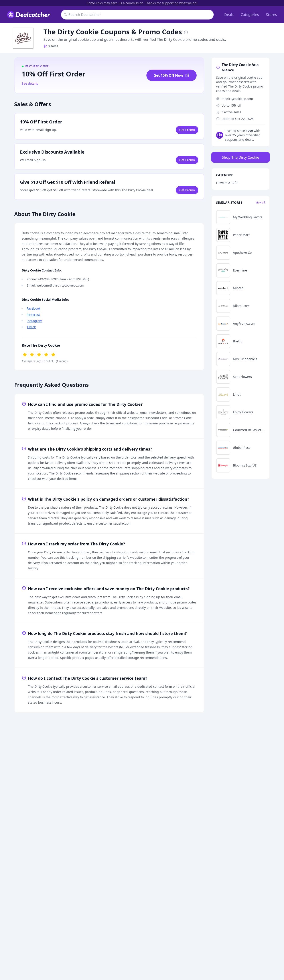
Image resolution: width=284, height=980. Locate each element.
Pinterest (33, 314)
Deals (229, 14)
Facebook (33, 308)
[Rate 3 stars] (39, 354)
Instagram (34, 321)
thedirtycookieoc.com (237, 99)
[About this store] (186, 32)
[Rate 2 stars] (32, 354)
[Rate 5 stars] (53, 354)
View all (260, 202)
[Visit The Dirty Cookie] (23, 38)
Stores (271, 14)
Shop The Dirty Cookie (240, 157)
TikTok (31, 327)
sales (53, 46)
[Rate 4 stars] (46, 354)
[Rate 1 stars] (25, 354)
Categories (250, 14)
